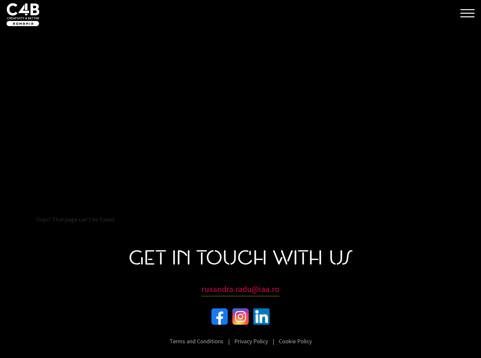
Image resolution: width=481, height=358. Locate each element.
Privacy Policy (251, 341)
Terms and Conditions (196, 341)
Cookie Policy (295, 341)
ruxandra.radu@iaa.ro (240, 289)
